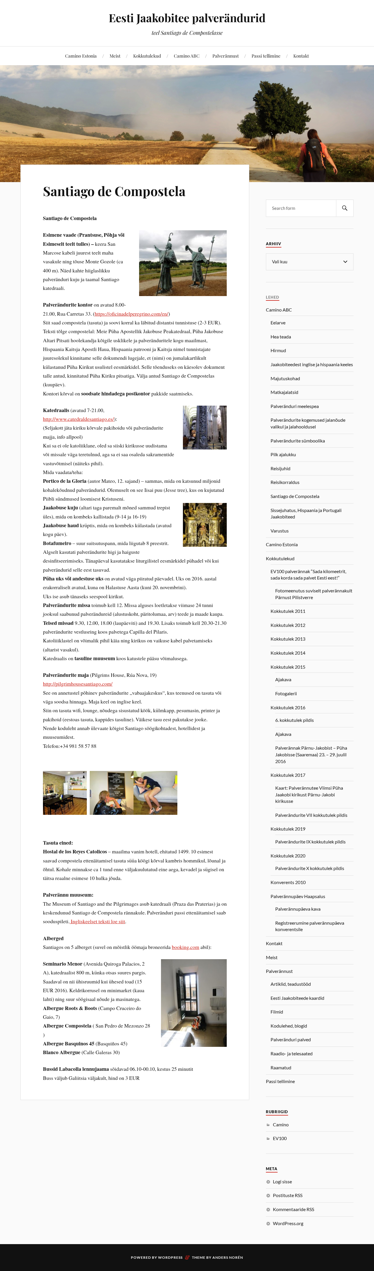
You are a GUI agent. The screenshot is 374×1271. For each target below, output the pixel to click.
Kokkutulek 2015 (288, 667)
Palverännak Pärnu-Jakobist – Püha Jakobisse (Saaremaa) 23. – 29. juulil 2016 (311, 754)
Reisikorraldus (285, 482)
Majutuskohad (285, 378)
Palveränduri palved (291, 1039)
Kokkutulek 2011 (288, 611)
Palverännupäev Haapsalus (298, 896)
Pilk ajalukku (283, 454)
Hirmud (278, 350)
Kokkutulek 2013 (288, 638)
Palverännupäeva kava (298, 909)
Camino (281, 1124)
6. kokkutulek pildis (294, 720)
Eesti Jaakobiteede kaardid (297, 998)
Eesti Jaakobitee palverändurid (187, 17)
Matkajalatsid (284, 392)
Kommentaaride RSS (293, 1209)
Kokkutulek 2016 (288, 707)
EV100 (280, 1138)
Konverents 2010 (288, 882)
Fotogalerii (286, 693)
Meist (115, 56)
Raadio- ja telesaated (292, 1053)
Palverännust (225, 56)
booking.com (185, 946)
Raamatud (281, 1067)
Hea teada (281, 336)
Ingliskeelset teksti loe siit (97, 921)
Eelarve (278, 322)
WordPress (170, 1257)
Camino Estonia (81, 56)
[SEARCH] (345, 208)
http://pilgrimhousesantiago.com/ (77, 683)
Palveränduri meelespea (295, 406)
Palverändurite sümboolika (298, 440)
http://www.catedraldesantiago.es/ (78, 418)
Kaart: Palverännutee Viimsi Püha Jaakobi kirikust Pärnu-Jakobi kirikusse (309, 794)
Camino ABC (187, 56)
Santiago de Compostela (114, 190)
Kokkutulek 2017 (288, 775)
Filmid (277, 1011)
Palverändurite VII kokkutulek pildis (311, 815)
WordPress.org (288, 1223)
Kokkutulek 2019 (288, 828)
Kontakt (301, 56)
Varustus (280, 530)
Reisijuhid (280, 468)
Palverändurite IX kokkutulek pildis (310, 841)
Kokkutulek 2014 (288, 653)
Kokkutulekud (147, 56)
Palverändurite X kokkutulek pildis (309, 868)
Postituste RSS (287, 1195)
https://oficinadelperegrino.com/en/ (131, 313)
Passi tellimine (266, 56)
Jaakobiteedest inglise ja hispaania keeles (312, 364)
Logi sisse (282, 1181)
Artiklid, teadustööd (291, 984)
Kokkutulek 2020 (288, 855)
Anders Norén (227, 1257)
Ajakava (283, 679)
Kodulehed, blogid (289, 1025)
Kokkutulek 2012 (288, 625)
